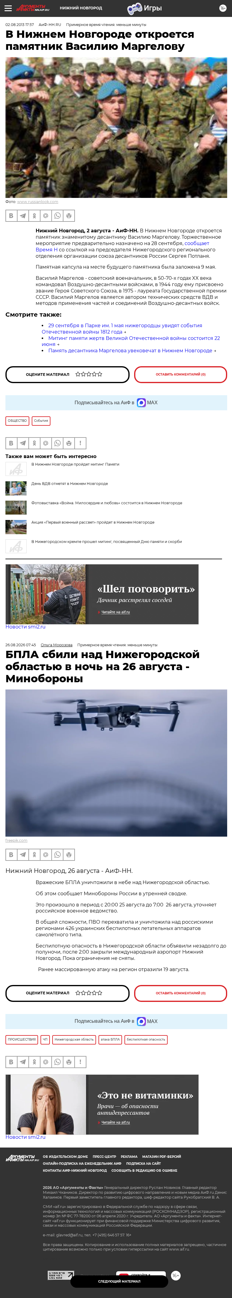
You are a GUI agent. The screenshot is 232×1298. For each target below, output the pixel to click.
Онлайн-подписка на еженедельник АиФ (82, 1164)
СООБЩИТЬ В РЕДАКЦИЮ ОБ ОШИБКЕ (144, 1171)
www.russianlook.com (37, 201)
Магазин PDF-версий (161, 1157)
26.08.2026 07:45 (20, 645)
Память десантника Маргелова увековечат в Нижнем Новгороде (130, 351)
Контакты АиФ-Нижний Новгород (75, 1171)
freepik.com (16, 840)
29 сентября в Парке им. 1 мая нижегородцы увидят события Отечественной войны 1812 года (122, 329)
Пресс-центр (104, 1157)
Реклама (129, 1157)
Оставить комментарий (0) (181, 374)
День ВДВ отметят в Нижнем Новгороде (69, 483)
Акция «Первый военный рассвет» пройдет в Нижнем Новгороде (92, 522)
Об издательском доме (65, 1157)
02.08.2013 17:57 (19, 24)
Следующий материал (119, 1281)
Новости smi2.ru (25, 627)
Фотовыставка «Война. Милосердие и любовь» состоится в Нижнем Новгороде (106, 503)
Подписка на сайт (143, 1164)
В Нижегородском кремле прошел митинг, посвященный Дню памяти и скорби (106, 541)
